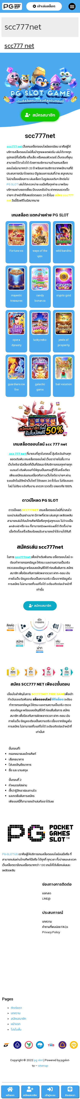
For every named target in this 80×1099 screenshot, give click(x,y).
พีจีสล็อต (58, 699)
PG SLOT (12, 184)
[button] (72, 6)
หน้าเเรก (15, 1024)
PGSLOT (7, 914)
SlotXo (6, 925)
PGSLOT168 (10, 947)
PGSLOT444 (10, 963)
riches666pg (10, 904)
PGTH (6, 974)
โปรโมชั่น (16, 1029)
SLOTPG (7, 968)
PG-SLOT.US (10, 854)
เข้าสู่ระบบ (50, 1095)
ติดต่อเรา (16, 1008)
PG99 (5, 936)
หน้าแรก (10, 1095)
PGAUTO (8, 985)
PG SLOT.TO (10, 941)
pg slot (38, 1060)
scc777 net (19, 45)
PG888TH (8, 931)
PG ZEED (7, 958)
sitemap (43, 1065)
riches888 (8, 909)
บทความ (15, 1013)
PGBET (6, 979)
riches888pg (10, 893)
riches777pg (10, 898)
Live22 (6, 920)
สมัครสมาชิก (18, 1018)
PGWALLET (9, 952)
